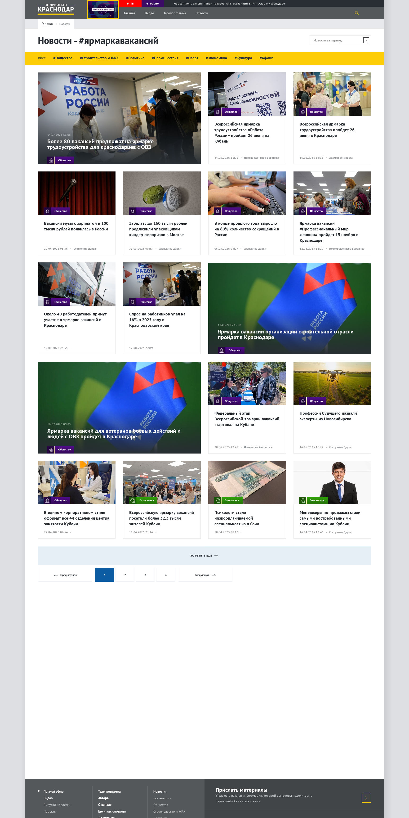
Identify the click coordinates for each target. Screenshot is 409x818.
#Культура (243, 57)
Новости (202, 13)
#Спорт (192, 57)
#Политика (135, 57)
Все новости (162, 798)
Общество (160, 805)
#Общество (62, 57)
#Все (42, 57)
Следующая (202, 575)
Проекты (50, 811)
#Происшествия (165, 57)
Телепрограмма (175, 13)
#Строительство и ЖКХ (99, 57)
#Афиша (267, 57)
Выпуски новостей (57, 805)
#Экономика (216, 57)
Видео (149, 13)
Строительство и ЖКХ (169, 811)
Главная (129, 13)
